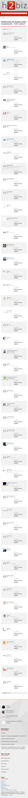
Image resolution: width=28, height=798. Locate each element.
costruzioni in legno (11, 429)
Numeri (6, 790)
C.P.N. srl (9, 337)
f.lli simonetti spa (10, 668)
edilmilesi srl (9, 588)
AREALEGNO (9, 191)
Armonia (8, 205)
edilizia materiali (10, 575)
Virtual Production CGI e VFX (8, 738)
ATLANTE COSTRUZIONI (12, 218)
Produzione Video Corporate (7, 744)
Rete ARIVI (3, 772)
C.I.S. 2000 (9, 310)
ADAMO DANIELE (10, 59)
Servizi (2, 782)
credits (10, 795)
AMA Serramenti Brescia (12, 125)
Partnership (3, 784)
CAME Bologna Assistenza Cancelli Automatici (12, 351)
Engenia (8, 628)
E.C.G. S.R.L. (9, 509)
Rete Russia (4, 763)
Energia (8, 615)
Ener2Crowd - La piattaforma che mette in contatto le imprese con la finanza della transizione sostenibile (13, 747)
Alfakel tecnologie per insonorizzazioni (11, 100)
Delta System (9, 469)
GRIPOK (3, 733)
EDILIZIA (9, 549)
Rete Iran (3, 766)
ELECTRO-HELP (10, 601)
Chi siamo (3, 781)
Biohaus (8, 271)
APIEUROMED (10, 165)
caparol (8, 363)
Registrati (3, 787)
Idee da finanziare (5, 785)
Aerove (8, 72)
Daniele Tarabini (10, 443)
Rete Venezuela (5, 769)
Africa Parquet (10, 85)
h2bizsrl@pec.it (4, 795)
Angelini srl (9, 152)
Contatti (15, 790)
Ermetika (8, 654)
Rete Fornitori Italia (5, 758)
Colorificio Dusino (10, 416)
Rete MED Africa (5, 761)
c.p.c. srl (8, 324)
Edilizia (8, 562)
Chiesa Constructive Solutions (11, 404)
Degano (8, 456)
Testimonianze (4, 788)
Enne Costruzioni (10, 641)
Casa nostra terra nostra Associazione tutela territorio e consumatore (12, 378)
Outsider (10, 790)
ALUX (8, 112)
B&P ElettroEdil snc (11, 244)
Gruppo (2, 790)
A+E (8, 46)
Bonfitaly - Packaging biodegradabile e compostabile (13, 736)
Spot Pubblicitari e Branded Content (9, 741)
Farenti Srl (9, 681)
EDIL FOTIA (9, 535)
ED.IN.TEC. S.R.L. (10, 522)
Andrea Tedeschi (10, 138)
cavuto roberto (10, 390)
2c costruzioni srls (10, 33)
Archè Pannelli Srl (10, 178)
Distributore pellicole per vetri (12, 483)
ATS (8, 231)
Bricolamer (9, 297)
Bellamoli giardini (10, 257)
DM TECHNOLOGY (11, 496)
